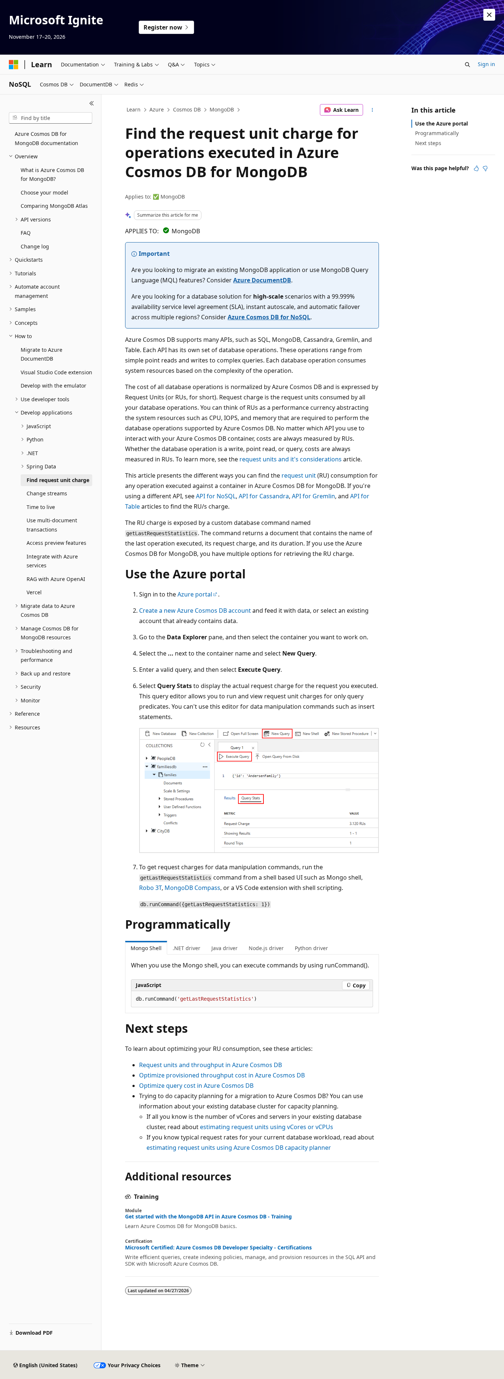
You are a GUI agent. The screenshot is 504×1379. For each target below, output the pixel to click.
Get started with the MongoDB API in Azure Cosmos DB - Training (208, 1216)
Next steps (428, 143)
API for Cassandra (264, 496)
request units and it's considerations (290, 459)
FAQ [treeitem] (26, 232)
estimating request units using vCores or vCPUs (266, 1127)
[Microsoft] (13, 64)
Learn (134, 109)
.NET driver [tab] (186, 948)
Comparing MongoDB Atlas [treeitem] (54, 205)
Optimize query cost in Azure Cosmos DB (196, 1085)
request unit (299, 475)
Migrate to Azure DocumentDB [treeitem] (41, 354)
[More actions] (372, 110)
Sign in (486, 64)
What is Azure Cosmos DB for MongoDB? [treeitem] (52, 174)
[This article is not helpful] (485, 168)
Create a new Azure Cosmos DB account (195, 610)
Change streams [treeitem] (47, 493)
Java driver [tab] (224, 948)
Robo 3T (150, 888)
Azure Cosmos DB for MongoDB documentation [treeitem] (46, 138)
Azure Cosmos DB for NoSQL (269, 317)
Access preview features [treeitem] (56, 542)
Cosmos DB (187, 109)
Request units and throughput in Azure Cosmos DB (210, 1065)
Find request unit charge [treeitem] (58, 480)
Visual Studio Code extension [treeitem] (56, 372)
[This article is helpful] (476, 168)
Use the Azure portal (441, 123)
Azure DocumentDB (262, 280)
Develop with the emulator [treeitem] (53, 385)
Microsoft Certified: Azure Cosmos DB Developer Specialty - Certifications (218, 1247)
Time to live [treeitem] (41, 506)
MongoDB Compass (192, 888)
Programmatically (437, 133)
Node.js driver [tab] (266, 948)
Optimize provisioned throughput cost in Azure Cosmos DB (222, 1075)
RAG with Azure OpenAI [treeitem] (56, 578)
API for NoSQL (216, 496)
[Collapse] (91, 103)
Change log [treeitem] (35, 246)
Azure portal (194, 594)
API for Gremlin (313, 496)
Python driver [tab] (311, 948)
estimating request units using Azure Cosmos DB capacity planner (238, 1148)
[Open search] (467, 64)
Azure (156, 109)
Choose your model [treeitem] (44, 192)
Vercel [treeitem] (34, 592)
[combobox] (50, 118)
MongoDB (222, 109)
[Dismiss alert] (489, 15)
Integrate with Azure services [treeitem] (52, 561)
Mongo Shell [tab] (146, 948)
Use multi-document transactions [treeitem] (52, 525)
